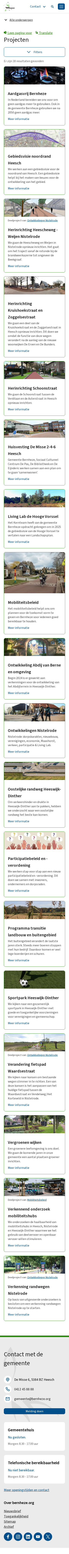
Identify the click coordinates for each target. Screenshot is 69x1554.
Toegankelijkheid (16, 1516)
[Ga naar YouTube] (38, 1536)
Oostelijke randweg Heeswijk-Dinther (34, 792)
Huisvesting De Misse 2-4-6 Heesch (32, 450)
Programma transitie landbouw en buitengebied (32, 931)
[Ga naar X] (48, 1536)
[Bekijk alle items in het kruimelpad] (6, 19)
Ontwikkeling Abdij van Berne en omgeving (34, 668)
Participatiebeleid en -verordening (28, 862)
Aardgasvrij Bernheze (27, 94)
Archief (9, 1526)
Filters (38, 52)
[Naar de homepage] (9, 6)
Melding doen (34, 1411)
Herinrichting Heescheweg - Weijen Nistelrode (33, 233)
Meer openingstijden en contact (26, 1490)
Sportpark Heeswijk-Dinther (33, 998)
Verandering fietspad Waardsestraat (27, 1067)
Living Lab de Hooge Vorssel (33, 516)
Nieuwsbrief (12, 1511)
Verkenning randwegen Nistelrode (28, 1290)
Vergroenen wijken (24, 1142)
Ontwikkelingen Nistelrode (42, 220)
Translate (45, 33)
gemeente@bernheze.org (32, 1399)
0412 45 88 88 (24, 1389)
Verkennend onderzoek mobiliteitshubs (29, 1212)
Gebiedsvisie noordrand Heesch (29, 159)
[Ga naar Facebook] (8, 1536)
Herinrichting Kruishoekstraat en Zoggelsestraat (25, 310)
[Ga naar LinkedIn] (28, 1536)
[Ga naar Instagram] (18, 1536)
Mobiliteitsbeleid (23, 602)
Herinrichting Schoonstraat (32, 388)
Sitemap (10, 1521)
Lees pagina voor (19, 33)
